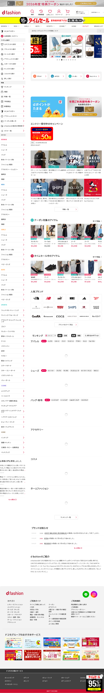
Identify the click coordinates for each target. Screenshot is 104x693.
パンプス (58, 370)
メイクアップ (5, 391)
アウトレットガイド (10, 116)
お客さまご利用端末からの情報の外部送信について (83, 613)
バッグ (3, 155)
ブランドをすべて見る (65, 325)
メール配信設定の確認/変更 (57, 619)
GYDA (46, 538)
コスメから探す (9, 74)
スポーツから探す (10, 64)
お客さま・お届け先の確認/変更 (57, 610)
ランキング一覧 (66, 517)
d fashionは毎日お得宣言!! (14, 126)
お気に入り (50, 14)
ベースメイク (5, 396)
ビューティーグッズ (7, 422)
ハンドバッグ (54, 400)
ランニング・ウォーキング (9, 315)
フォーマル (92, 341)
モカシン (96, 370)
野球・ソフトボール (7, 336)
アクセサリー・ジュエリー (9, 169)
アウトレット (11, 622)
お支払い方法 (34, 609)
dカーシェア (65, 678)
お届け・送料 (34, 612)
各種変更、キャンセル (37, 617)
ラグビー (4, 356)
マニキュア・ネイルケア (9, 406)
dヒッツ (26, 681)
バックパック (84, 400)
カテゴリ (57, 76)
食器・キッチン (6, 442)
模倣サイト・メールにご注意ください (83, 617)
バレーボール (5, 380)
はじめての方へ (9, 31)
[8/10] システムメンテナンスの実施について (45, 31)
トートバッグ (64, 400)
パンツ (63, 341)
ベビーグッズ (5, 264)
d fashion (11, 12)
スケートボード (6, 365)
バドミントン (5, 346)
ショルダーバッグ (74, 400)
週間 (59, 336)
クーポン (74, 76)
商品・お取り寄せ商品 (37, 615)
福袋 (5, 92)
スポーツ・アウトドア (14, 615)
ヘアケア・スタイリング (9, 417)
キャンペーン (93, 76)
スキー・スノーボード (8, 370)
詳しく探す (7, 78)
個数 (79, 336)
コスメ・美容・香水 (13, 617)
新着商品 (7, 106)
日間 (65, 336)
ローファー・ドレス (86, 370)
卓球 (2, 351)
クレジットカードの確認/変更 (57, 615)
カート (68, 14)
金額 (73, 336)
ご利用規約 (74, 607)
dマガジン (8, 681)
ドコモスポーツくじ (11, 684)
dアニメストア (66, 681)
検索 (32, 14)
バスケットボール (7, 375)
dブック (26, 678)
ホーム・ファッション (14, 620)
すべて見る (96, 221)
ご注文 (32, 607)
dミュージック (47, 678)
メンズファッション (13, 607)
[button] (57, 59)
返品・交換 (33, 620)
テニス (3, 341)
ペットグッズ (5, 452)
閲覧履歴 (41, 14)
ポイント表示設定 (54, 621)
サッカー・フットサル (8, 331)
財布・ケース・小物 (7, 160)
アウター (78, 341)
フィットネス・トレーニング (10, 310)
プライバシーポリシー (78, 609)
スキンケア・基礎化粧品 (9, 401)
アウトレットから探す (11, 59)
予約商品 (7, 101)
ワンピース (71, 341)
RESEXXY (47, 543)
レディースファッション (15, 604)
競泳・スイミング (6, 361)
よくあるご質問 (54, 624)
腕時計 (3, 174)
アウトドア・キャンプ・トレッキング (11, 321)
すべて (44, 341)
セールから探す (9, 54)
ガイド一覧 (8, 131)
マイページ (58, 14)
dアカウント (53, 607)
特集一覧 (7, 96)
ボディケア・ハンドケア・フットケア (11, 411)
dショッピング (9, 678)
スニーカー (51, 370)
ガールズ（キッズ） (13, 609)
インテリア (4, 437)
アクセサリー (5, 214)
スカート (57, 341)
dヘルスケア (84, 681)
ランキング (7, 87)
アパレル (4, 145)
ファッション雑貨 (6, 164)
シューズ (4, 150)
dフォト (45, 681)
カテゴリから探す (10, 44)
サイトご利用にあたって (37, 604)
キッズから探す (9, 69)
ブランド (39, 76)
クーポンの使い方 (10, 121)
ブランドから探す (10, 49)
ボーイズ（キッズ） (13, 612)
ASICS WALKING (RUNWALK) (56, 533)
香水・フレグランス (7, 427)
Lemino (83, 678)
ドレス (85, 341)
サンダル (66, 370)
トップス (50, 341)
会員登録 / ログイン (11, 36)
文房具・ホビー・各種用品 (10, 447)
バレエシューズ (75, 370)
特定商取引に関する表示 (79, 604)
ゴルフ (3, 326)
